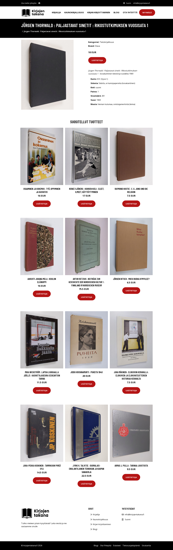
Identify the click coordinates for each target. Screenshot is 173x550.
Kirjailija (56, 12)
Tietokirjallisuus (107, 42)
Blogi (116, 12)
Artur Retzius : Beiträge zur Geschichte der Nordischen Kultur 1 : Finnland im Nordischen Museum (86, 282)
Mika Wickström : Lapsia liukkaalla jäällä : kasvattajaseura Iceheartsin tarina (42, 375)
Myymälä (147, 12)
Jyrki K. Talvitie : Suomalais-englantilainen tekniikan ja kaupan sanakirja (86, 468)
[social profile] (39, 3)
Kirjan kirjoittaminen (98, 12)
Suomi (128, 3)
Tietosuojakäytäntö (131, 545)
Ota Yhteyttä (130, 12)
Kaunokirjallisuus (74, 12)
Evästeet (117, 545)
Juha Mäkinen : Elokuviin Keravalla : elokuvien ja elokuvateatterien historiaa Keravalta (131, 375)
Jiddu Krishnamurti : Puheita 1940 (86, 372)
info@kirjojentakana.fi (141, 3)
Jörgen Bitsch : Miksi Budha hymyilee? (131, 278)
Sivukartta (146, 545)
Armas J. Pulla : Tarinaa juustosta (131, 465)
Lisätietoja (97, 60)
